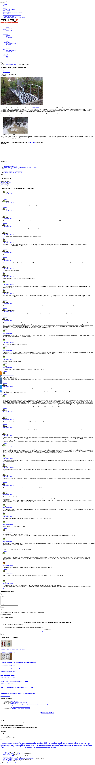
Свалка (4, 32)
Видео (7, 41)
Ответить (5, 199)
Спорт (7, 36)
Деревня (37, 743)
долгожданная (35, 107)
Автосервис (13, 743)
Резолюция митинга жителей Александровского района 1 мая (18, 693)
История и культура (7, 45)
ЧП (20, 747)
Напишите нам (6, 10)
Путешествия (9, 51)
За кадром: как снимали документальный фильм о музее (17, 687)
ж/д (35, 747)
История (7, 46)
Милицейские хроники (11, 43)
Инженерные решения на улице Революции (12, 171)
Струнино (4, 747)
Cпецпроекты (6, 7)
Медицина (4, 745)
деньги (28, 747)
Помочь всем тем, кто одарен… (19, 705)
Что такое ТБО (6, 752)
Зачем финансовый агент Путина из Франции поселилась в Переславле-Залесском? (29, 704)
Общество (5, 34)
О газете (5, 5)
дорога (32, 747)
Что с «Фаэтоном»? (7, 760)
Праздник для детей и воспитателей (11, 168)
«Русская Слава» (31, 142)
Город (4, 24)
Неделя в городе (30, 745)
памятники (44, 747)
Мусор (23, 745)
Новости (8, 25)
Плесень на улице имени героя (10, 166)
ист (41, 747)
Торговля (10, 747)
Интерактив (8, 57)
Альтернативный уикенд (11, 52)
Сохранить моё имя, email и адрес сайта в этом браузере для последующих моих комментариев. (23, 612)
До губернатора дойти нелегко (10, 170)
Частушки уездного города (9, 9)
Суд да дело (8, 44)
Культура (8, 48)
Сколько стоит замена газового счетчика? (12, 753)
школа (58, 747)
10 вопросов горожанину (6, 743)
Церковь (7, 38)
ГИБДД (26, 743)
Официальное (47, 745)
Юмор (23, 747)
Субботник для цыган (8, 757)
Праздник (62, 745)
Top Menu (3, 2)
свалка (49, 747)
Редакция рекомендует (11, 50)
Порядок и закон (6, 42)
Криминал (79, 743)
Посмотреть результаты (47, 631)
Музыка (18, 745)
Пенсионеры (55, 745)
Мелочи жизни (9, 39)
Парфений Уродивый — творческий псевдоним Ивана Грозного (17, 13)
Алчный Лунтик (6, 754)
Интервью (57, 743)
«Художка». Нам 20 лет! (6, 182)
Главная (5, 4)
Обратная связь (9, 37)
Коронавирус (6, 53)
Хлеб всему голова (5, 184)
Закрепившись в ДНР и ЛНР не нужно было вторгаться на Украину (20, 625)
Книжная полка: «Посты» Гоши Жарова (12, 15)
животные (38, 747)
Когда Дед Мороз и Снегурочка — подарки (12, 12)
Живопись (51, 743)
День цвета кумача (15, 701)
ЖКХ (45, 743)
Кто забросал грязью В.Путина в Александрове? (13, 755)
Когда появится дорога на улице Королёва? (12, 172)
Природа (68, 745)
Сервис (86, 745)
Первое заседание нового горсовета (19, 702)
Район (4, 29)
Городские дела (9, 28)
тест (51, 747)
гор (25, 747)
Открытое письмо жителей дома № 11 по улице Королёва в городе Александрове (21, 167)
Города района (9, 30)
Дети (41, 743)
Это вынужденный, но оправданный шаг (14, 624)
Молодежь (8, 35)
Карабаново (71, 743)
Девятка (7, 56)
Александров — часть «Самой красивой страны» (14, 17)
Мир (4, 49)
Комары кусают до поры (8, 16)
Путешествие (76, 745)
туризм (54, 747)
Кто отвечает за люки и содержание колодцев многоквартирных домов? (19, 758)
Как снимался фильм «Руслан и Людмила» (12, 759)
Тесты (4, 8)
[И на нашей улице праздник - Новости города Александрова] (1, 391)
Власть (7, 27)
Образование (39, 745)
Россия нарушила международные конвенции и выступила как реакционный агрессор (24, 627)
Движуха (5, 55)
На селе (7, 31)
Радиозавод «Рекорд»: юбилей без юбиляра (20, 707)
